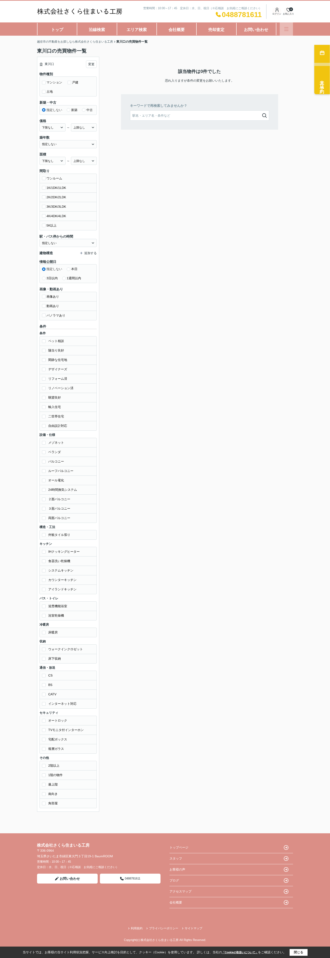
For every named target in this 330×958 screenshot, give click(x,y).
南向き (53, 794)
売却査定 (216, 29)
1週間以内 (74, 278)
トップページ (178, 847)
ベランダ (54, 452)
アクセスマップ (180, 891)
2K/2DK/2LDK (56, 197)
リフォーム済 (57, 378)
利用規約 (137, 928)
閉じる (298, 952)
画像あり (52, 296)
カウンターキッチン (62, 580)
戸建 (75, 82)
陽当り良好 (56, 350)
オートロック (57, 720)
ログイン (276, 14)
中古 (89, 110)
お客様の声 (177, 869)
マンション (54, 82)
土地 (49, 91)
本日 (74, 269)
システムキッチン (60, 570)
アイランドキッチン (62, 589)
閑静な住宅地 (57, 360)
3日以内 (52, 278)
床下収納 (54, 658)
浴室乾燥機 (56, 615)
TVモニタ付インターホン (66, 730)
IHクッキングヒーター (64, 551)
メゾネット (56, 442)
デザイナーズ (57, 369)
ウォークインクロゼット (65, 649)
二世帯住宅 (56, 416)
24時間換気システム (62, 489)
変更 (91, 64)
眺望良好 (54, 397)
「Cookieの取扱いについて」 (240, 952)
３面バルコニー (59, 508)
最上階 (53, 784)
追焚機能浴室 (57, 606)
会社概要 (177, 29)
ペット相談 (56, 341)
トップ (57, 29)
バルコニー (56, 461)
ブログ (174, 880)
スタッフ (175, 858)
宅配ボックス (57, 739)
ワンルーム (54, 178)
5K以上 (51, 225)
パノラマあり (55, 315)
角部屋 (53, 803)
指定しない (54, 110)
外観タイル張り (59, 535)
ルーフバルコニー (60, 471)
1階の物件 (55, 775)
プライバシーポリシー (163, 928)
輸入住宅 (54, 407)
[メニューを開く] (286, 29)
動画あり (52, 306)
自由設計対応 (57, 426)
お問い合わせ (256, 29)
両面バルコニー (59, 518)
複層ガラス (56, 749)
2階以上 (53, 765)
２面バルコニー (59, 499)
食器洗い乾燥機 (59, 561)
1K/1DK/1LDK (56, 188)
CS (50, 675)
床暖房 (53, 632)
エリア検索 (137, 29)
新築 (74, 110)
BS (50, 685)
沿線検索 (97, 29)
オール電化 (56, 480)
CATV (52, 694)
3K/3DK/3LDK (56, 206)
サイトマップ (193, 928)
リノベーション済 (60, 388)
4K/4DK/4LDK (56, 216)
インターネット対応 (62, 703)
